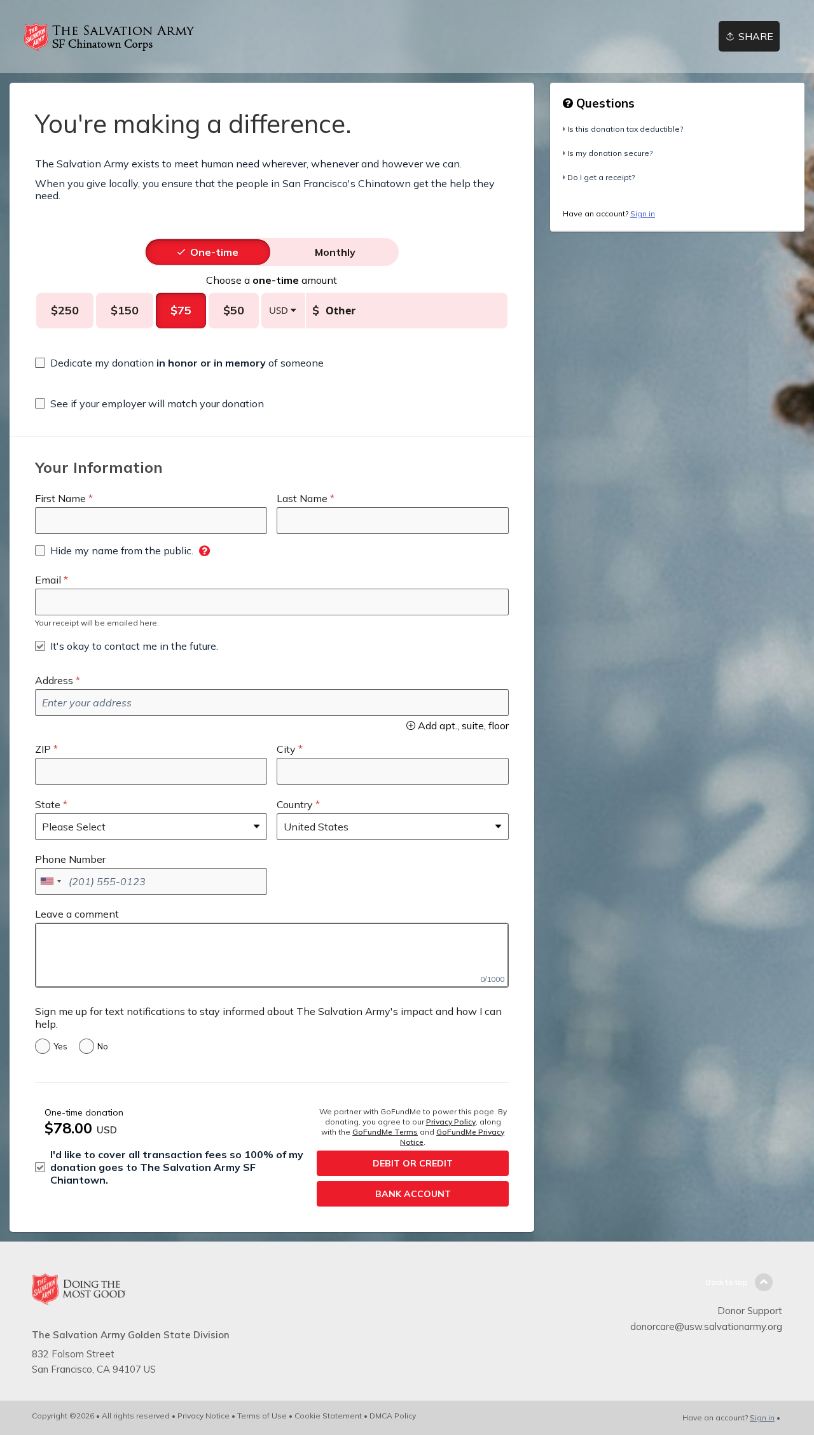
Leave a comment (77, 913)
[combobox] (50, 881)
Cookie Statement (328, 1415)
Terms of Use (262, 1415)
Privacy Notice (203, 1415)
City (286, 749)
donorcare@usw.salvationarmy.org (706, 1326)
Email (48, 579)
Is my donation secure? (609, 153)
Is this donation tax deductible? (625, 129)
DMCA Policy (392, 1415)
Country (295, 804)
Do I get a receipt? (601, 177)
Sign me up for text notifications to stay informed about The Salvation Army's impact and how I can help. (268, 1017)
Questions (604, 103)
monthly (335, 252)
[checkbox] (179, 362)
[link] (114, 37)
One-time (214, 252)
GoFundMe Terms (385, 1132)
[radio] (214, 252)
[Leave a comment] (272, 955)
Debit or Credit (413, 1163)
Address (54, 680)
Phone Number (70, 859)
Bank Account (413, 1194)
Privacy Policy (451, 1121)
